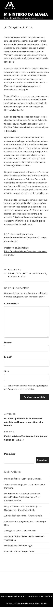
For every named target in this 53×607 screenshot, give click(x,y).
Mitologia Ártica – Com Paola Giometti (22, 479)
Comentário (11, 303)
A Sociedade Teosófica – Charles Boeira (23, 516)
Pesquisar (9, 454)
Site (6, 371)
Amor (11, 274)
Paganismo (14, 270)
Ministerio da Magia (26, 14)
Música (27, 274)
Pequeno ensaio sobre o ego (18, 545)
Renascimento (17, 276)
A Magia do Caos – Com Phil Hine (20, 530)
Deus (19, 274)
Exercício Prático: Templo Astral (19, 551)
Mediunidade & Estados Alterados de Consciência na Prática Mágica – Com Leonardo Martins (22, 497)
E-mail (8, 357)
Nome (8, 342)
